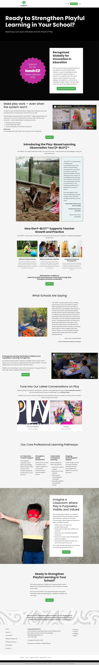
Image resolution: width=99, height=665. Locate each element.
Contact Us (8, 648)
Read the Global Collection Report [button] (66, 88)
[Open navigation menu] (80, 4)
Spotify (75, 635)
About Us (8, 632)
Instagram (76, 633)
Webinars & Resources (11, 638)
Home (7, 629)
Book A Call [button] (49, 137)
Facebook (75, 629)
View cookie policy (72, 663)
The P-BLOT (9, 635)
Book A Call (74, 3)
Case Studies (9, 645)
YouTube (75, 631)
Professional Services (11, 642)
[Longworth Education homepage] (42, 4)
